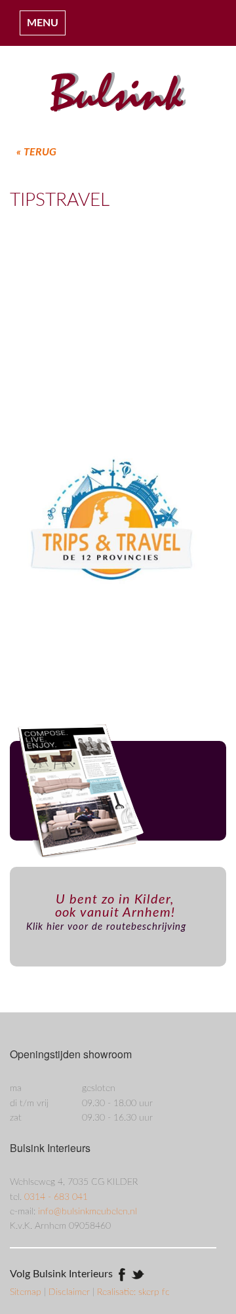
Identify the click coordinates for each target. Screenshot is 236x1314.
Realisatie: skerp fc (133, 1292)
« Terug (36, 152)
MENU (42, 23)
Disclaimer (70, 1292)
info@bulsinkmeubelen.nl (87, 1211)
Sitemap (27, 1292)
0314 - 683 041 (56, 1197)
